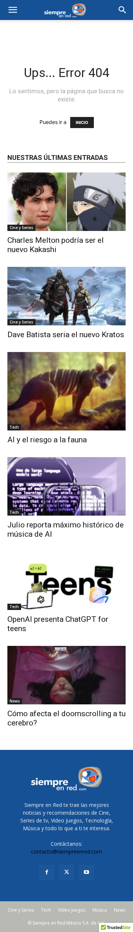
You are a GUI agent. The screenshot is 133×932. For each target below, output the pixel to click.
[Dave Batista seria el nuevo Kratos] (66, 296)
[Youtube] (86, 872)
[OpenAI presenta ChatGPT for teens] (66, 581)
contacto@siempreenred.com (66, 851)
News (15, 701)
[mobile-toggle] (12, 10)
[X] (66, 872)
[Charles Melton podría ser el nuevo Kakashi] (66, 201)
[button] (122, 10)
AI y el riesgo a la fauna (47, 439)
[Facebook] (46, 872)
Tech (14, 427)
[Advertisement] (66, 33)
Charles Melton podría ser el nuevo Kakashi (55, 245)
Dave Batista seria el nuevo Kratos (65, 334)
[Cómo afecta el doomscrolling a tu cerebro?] (66, 675)
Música (99, 910)
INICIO (82, 122)
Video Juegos (71, 910)
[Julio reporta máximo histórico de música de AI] (66, 486)
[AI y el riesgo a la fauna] (66, 391)
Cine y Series (21, 227)
